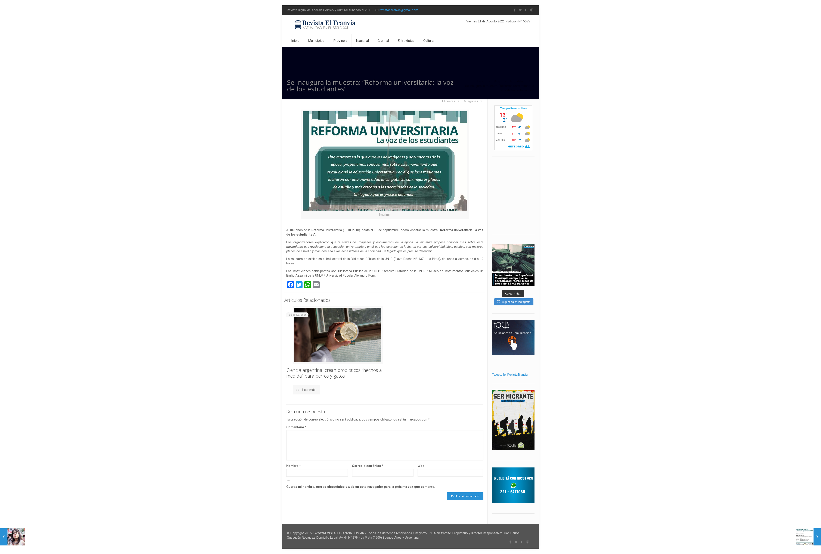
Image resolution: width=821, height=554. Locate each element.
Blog (497, 81)
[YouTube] (526, 10)
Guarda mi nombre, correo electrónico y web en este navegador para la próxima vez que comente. (360, 487)
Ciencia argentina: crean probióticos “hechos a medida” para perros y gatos (334, 373)
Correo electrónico (367, 466)
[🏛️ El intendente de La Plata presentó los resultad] (513, 265)
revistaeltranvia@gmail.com (398, 10)
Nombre (293, 466)
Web (421, 466)
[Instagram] (532, 10)
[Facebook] (514, 10)
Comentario (296, 427)
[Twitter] (520, 10)
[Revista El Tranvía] (325, 24)
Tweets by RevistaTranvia (510, 375)
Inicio (480, 81)
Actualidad (517, 81)
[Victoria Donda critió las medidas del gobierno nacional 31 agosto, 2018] (12, 536)
